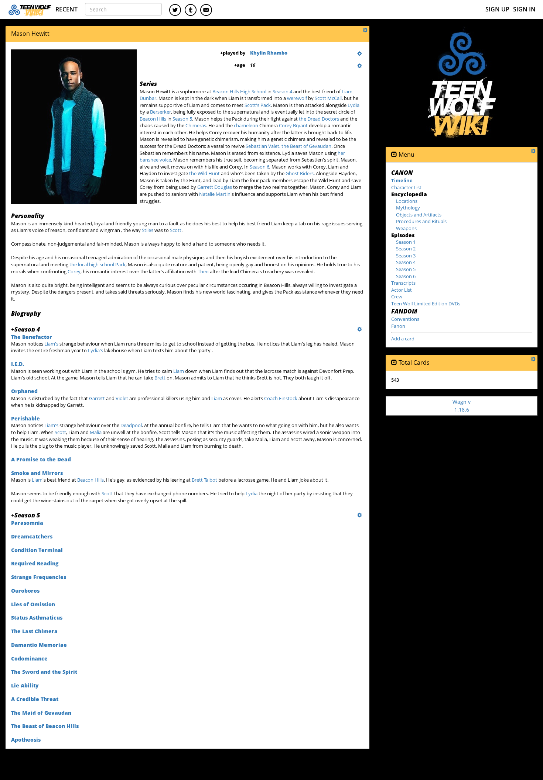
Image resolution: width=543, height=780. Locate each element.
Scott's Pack (258, 105)
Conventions (405, 319)
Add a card (402, 338)
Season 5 (182, 118)
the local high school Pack (97, 264)
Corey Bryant (293, 125)
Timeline (402, 180)
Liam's (51, 343)
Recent (66, 9)
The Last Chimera (34, 631)
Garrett (97, 398)
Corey (74, 271)
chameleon (246, 125)
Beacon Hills (153, 118)
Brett (159, 377)
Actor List (401, 290)
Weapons (406, 228)
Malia (96, 432)
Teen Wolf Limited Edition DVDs (425, 303)
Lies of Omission (33, 604)
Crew (396, 296)
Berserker (160, 111)
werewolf (297, 98)
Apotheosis (26, 739)
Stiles (147, 230)
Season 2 (406, 248)
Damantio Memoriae (39, 644)
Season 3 (406, 255)
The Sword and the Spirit (44, 671)
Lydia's (95, 350)
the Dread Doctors (319, 118)
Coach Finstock (280, 398)
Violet (122, 398)
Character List (406, 187)
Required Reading (34, 563)
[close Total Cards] (394, 362)
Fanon (398, 326)
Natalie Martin (214, 194)
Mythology (408, 207)
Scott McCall (328, 98)
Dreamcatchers (31, 536)
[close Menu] (394, 154)
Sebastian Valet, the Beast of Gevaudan (288, 146)
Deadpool (131, 425)
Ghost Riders (300, 173)
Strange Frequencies (38, 576)
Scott (175, 230)
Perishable (25, 418)
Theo (203, 271)
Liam (178, 371)
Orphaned (24, 391)
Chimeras (195, 125)
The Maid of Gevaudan (41, 712)
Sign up (497, 9)
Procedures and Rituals (421, 221)
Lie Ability (25, 685)
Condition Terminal (37, 550)
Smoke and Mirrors (37, 472)
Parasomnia (27, 522)
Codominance (29, 658)
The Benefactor (31, 336)
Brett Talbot (204, 479)
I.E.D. (17, 363)
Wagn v (461, 405)
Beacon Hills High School (239, 91)
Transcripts (403, 283)
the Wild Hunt (204, 173)
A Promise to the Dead (41, 459)
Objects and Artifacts (418, 214)
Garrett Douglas (214, 187)
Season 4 (282, 91)
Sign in (524, 9)
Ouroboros (25, 590)
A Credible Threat (34, 699)
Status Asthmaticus (36, 617)
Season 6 (259, 166)
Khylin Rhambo (268, 52)
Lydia (353, 105)
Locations (406, 201)
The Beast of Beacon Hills (45, 725)
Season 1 (406, 242)
